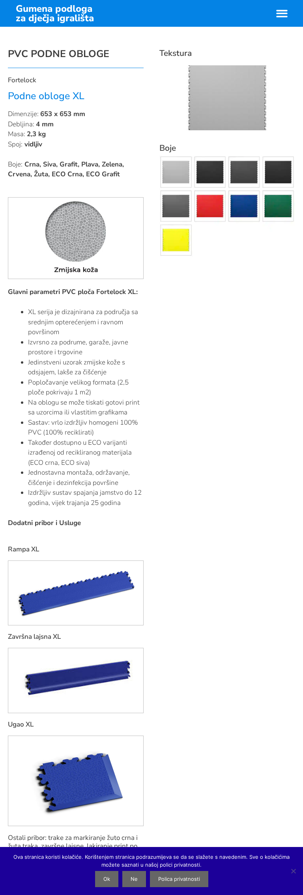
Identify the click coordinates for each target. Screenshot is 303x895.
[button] (282, 13)
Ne (134, 879)
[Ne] (293, 871)
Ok (106, 879)
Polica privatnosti (179, 879)
